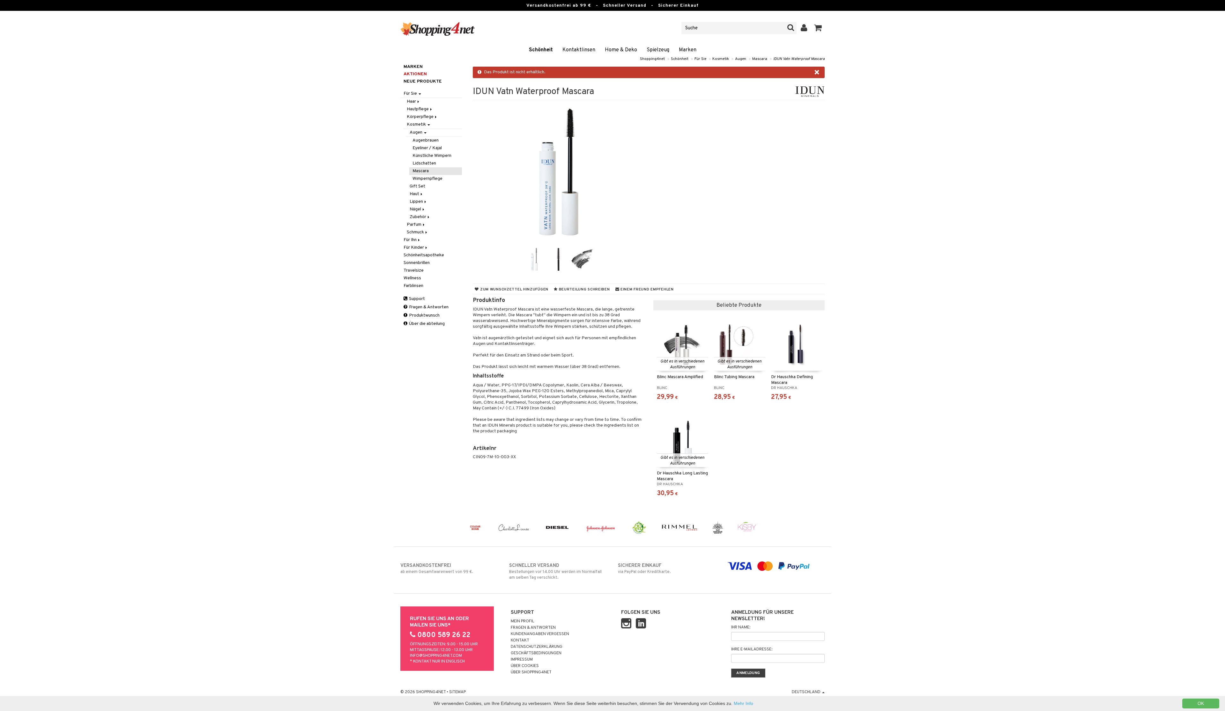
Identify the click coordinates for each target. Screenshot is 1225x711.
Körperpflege (420, 117)
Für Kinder (414, 247)
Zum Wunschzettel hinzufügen (513, 289)
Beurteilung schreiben (584, 289)
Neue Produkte (423, 81)
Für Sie (700, 59)
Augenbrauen (425, 140)
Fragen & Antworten (428, 307)
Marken (687, 50)
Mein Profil (522, 621)
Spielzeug (658, 50)
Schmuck (416, 232)
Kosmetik (720, 59)
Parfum (414, 224)
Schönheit (541, 50)
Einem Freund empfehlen (646, 289)
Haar (412, 101)
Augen (740, 59)
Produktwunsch (424, 315)
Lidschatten (424, 163)
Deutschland (806, 692)
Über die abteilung (426, 323)
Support (416, 299)
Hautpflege (418, 109)
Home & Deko (621, 50)
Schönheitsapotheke (424, 255)
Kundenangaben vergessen (540, 634)
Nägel (416, 209)
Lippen (417, 201)
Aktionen (415, 74)
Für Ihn (411, 240)
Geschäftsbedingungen (536, 653)
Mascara (759, 59)
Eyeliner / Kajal (427, 148)
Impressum (522, 659)
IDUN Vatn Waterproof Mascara (799, 59)
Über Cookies (525, 666)
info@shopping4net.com (436, 655)
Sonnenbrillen (417, 263)
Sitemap (457, 692)
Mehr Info (743, 703)
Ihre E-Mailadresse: (751, 649)
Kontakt (520, 640)
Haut (415, 194)
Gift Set (417, 186)
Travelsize (414, 270)
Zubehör (418, 217)
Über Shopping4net (531, 672)
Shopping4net (652, 59)
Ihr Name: (740, 627)
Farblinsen (413, 286)
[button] (818, 28)
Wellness (412, 278)
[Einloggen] (804, 28)
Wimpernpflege (427, 178)
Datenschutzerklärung (536, 646)
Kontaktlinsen (578, 50)
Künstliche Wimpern (431, 155)
